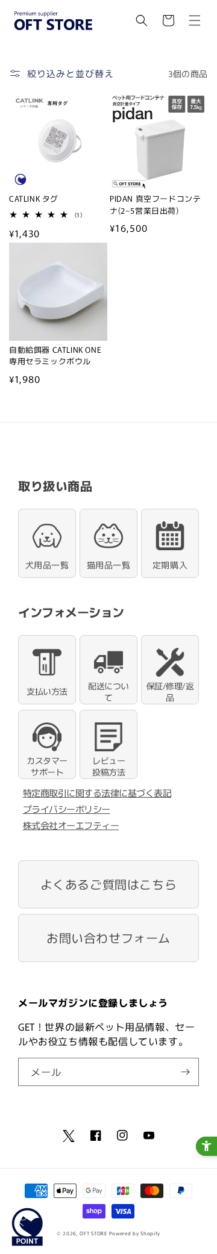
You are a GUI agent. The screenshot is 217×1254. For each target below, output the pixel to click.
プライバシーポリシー (66, 808)
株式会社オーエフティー (71, 825)
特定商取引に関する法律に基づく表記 (97, 792)
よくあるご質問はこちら (108, 884)
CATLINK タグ (33, 198)
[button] (141, 20)
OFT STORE (93, 1233)
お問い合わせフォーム (108, 937)
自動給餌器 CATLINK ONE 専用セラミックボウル (55, 355)
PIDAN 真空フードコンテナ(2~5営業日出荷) (155, 204)
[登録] (185, 1072)
